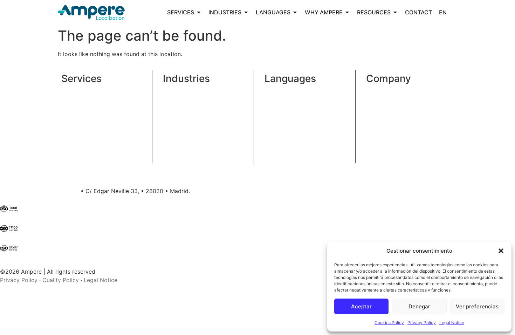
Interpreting (76, 116)
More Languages (287, 112)
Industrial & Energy (188, 116)
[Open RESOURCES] (395, 12)
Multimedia (75, 107)
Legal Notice (451, 322)
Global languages (287, 91)
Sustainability (383, 107)
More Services (80, 137)
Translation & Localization (95, 91)
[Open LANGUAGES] (295, 12)
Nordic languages (288, 99)
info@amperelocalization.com (39, 190)
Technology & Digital (190, 107)
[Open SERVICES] (198, 12)
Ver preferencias (477, 306)
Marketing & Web (185, 124)
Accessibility (78, 124)
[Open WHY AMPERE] (347, 12)
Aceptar (361, 306)
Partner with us (386, 116)
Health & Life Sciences (192, 91)
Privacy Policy (421, 322)
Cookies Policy (389, 322)
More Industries (183, 145)
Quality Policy (60, 279)
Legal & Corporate (187, 99)
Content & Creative (86, 99)
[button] (500, 250)
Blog (372, 99)
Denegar (419, 306)
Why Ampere (383, 91)
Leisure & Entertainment (194, 133)
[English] (443, 12)
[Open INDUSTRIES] (246, 12)
